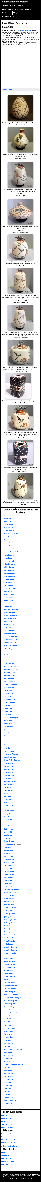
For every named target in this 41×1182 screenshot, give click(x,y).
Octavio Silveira (9, 1028)
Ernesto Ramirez (10, 964)
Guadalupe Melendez (11, 781)
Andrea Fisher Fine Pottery (30, 1174)
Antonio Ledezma (10, 652)
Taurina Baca (8, 546)
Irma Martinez (8, 763)
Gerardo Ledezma (10, 666)
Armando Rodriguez (11, 988)
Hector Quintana (9, 958)
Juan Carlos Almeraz (11, 534)
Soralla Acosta (9, 531)
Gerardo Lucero (9, 736)
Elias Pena (7, 865)
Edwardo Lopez (9, 702)
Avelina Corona (9, 576)
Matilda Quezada (9, 926)
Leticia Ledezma (9, 681)
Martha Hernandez (10, 646)
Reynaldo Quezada (10, 950)
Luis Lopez (8, 715)
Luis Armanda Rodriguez (13, 998)
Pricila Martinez (9, 775)
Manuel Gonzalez (10, 618)
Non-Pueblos (6, 13)
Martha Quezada (9, 923)
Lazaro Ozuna (9, 856)
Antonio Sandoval (10, 1013)
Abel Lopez (8, 690)
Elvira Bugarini (9, 555)
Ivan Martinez (8, 766)
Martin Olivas (8, 829)
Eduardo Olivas (9, 820)
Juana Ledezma (9, 675)
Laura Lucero (8, 739)
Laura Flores (8, 606)
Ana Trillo (7, 1067)
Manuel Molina (9, 784)
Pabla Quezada (9, 944)
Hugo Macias (8, 745)
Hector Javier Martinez (12, 760)
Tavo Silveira (8, 1031)
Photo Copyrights (7, 1161)
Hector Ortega (9, 841)
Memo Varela (8, 1073)
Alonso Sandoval (10, 1010)
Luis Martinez (8, 772)
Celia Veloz (7, 1082)
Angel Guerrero (9, 630)
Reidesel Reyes (9, 976)
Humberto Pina (9, 877)
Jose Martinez (9, 769)
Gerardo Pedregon (10, 862)
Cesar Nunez (8, 817)
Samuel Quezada (10, 953)
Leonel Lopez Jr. (9, 708)
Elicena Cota (8, 585)
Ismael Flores (8, 600)
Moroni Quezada (9, 932)
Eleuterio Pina (9, 874)
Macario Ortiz (8, 850)
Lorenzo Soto (8, 1037)
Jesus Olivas (8, 826)
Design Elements (8, 16)
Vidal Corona (26, 30)
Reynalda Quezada (10, 947)
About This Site (6, 1155)
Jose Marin (7, 748)
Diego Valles (8, 1070)
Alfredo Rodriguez (10, 985)
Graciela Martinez (10, 757)
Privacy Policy (6, 1158)
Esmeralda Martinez (11, 754)
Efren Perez (8, 868)
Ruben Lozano (9, 730)
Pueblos (28, 9)
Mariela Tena (8, 1052)
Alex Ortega (8, 835)
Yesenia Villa (8, 1097)
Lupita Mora (8, 799)
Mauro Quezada (9, 929)
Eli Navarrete (8, 805)
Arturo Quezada (9, 883)
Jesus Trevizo (9, 1061)
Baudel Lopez (9, 693)
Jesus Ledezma (9, 672)
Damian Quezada (10, 892)
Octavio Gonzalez (10, 624)
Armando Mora (9, 790)
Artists (10, 9)
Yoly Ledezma (9, 687)
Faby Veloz (7, 1088)
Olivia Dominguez (10, 594)
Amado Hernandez (10, 640)
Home (4, 9)
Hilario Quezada (9, 898)
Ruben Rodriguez (10, 1007)
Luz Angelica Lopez (11, 718)
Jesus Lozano (9, 727)
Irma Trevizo (8, 1058)
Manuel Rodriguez (10, 1001)
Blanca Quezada (9, 886)
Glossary (4, 1164)
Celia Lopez (8, 696)
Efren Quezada (9, 895)
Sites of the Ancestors (9, 1140)
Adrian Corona (9, 567)
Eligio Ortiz (7, 847)
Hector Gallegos (9, 612)
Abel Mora (7, 787)
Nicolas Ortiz (8, 853)
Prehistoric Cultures (8, 1134)
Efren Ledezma (9, 658)
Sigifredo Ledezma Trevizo (13, 1064)
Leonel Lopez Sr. (10, 711)
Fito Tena (7, 1046)
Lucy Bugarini (9, 561)
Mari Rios (7, 979)
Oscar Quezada (9, 941)
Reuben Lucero (9, 742)
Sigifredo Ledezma (10, 684)
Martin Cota (8, 591)
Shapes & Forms (7, 1124)
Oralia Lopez (8, 721)
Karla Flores (8, 603)
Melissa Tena (8, 1055)
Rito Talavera (8, 1043)
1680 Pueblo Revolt (8, 1143)
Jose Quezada (9, 901)
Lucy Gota (7, 627)
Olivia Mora (8, 802)
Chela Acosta (8, 525)
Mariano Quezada (10, 920)
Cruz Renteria (8, 973)
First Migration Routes (9, 1137)
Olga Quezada (9, 938)
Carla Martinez (9, 751)
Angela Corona (9, 570)
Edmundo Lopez (10, 699)
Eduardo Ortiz (9, 844)
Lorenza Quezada (10, 907)
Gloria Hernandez (10, 643)
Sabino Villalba (9, 1104)
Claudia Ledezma (10, 655)
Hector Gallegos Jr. (10, 615)
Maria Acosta (8, 528)
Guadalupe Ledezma (11, 669)
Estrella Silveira (9, 1019)
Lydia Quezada (9, 917)
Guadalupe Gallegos (11, 609)
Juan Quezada (9, 904)
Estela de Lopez (9, 705)
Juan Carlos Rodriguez (12, 995)
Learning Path (7, 89)
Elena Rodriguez (10, 992)
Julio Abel (7, 522)
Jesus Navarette (9, 811)
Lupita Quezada (9, 914)
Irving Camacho (9, 564)
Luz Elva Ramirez (10, 967)
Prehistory (19, 9)
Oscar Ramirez (9, 970)
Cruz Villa (7, 1091)
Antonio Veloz (9, 1076)
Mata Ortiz (7, 518)
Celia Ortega (8, 838)
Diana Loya (8, 724)
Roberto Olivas (9, 832)
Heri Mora (7, 793)
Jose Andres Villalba (11, 1100)
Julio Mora (7, 796)
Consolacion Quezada (12, 889)
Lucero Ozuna (9, 859)
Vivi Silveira (8, 1034)
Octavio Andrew (9, 540)
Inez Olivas (7, 823)
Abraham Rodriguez (11, 982)
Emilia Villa (7, 1094)
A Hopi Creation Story (9, 1146)
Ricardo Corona (9, 579)
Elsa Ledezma (9, 663)
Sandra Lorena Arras (11, 543)
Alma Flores (8, 597)
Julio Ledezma (9, 678)
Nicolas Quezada (10, 935)
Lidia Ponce (8, 880)
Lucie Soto (7, 1040)
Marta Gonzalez (9, 621)
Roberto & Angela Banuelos (14, 552)
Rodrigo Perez (9, 871)
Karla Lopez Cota (10, 588)
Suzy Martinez (9, 778)
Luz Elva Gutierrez (10, 637)
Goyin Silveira (9, 1022)
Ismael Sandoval (9, 1016)
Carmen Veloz (9, 1079)
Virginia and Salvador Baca (13, 549)
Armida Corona (9, 573)
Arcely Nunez (8, 814)
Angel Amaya (8, 537)
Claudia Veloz (8, 1085)
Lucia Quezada (9, 911)
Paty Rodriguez (9, 1004)
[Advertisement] (20, 67)
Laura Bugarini (9, 558)
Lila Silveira (8, 1025)
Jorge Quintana (9, 961)
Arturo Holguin (9, 649)
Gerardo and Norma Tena (13, 1049)
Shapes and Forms (20, 13)
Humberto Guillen (10, 634)
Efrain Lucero (8, 733)
